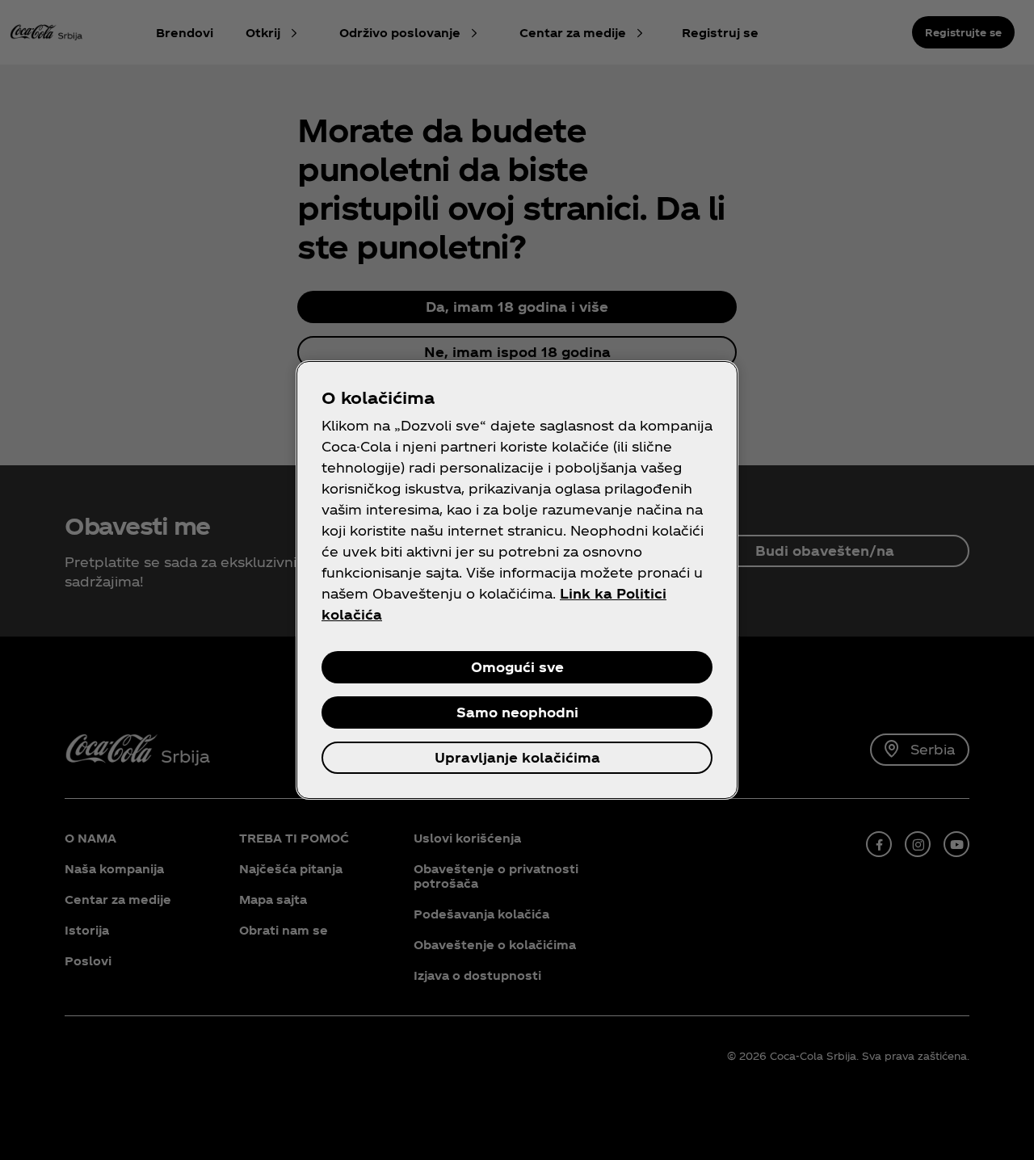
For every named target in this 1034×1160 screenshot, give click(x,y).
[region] (517, 580)
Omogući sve (517, 667)
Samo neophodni (517, 712)
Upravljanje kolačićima (517, 757)
